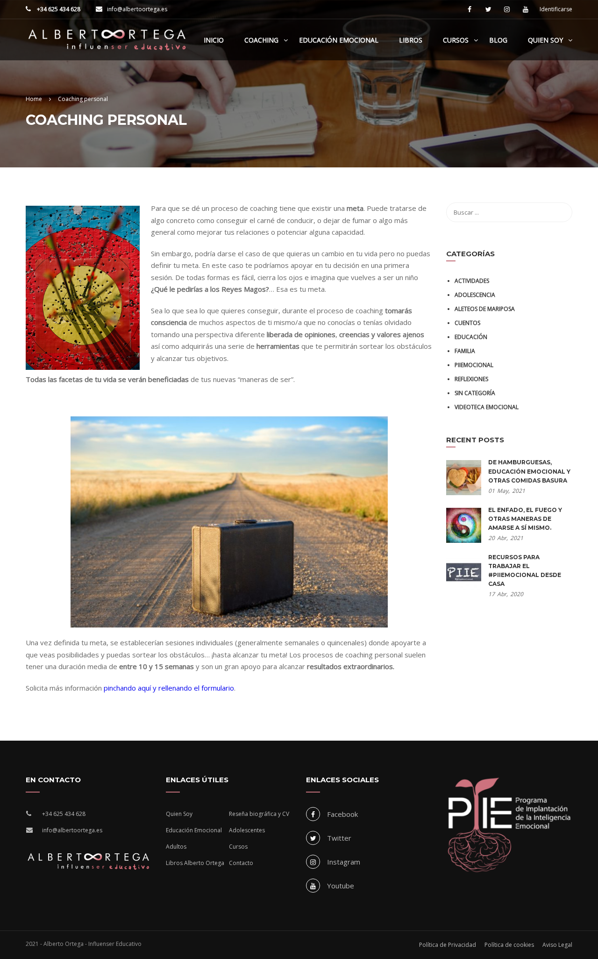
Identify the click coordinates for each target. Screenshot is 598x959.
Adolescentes (247, 830)
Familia (465, 351)
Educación (471, 337)
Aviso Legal (557, 945)
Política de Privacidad (447, 945)
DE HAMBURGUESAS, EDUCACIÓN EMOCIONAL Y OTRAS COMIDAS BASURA (529, 471)
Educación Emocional (338, 40)
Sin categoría (475, 393)
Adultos (176, 847)
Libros (410, 40)
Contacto (241, 863)
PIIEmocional (474, 365)
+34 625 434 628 (58, 9)
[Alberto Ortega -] (107, 44)
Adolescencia (475, 295)
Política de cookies (509, 945)
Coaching (261, 40)
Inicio (214, 40)
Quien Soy (545, 40)
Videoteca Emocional (487, 407)
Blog (498, 40)
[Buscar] (560, 212)
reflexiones (471, 379)
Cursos (456, 40)
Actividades (472, 281)
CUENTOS (467, 323)
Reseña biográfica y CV (259, 814)
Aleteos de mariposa (485, 309)
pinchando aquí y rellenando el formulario (169, 687)
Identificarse (556, 9)
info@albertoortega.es (137, 9)
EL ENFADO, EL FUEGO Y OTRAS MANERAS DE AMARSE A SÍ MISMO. (525, 518)
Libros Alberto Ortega (195, 863)
